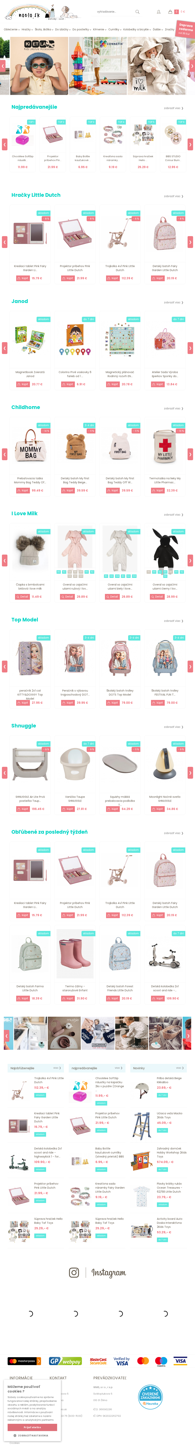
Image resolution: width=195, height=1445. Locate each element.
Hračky (26, 29)
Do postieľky (81, 29)
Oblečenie (11, 29)
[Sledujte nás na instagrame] (97, 1285)
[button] (32, 1435)
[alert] (32, 1410)
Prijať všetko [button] (32, 1427)
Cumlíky (113, 29)
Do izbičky (61, 29)
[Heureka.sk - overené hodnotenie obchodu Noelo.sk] (150, 1408)
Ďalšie (157, 29)
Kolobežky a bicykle (136, 29)
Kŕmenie (98, 29)
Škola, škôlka (43, 29)
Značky (169, 29)
